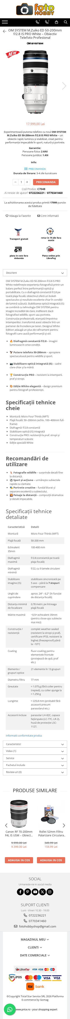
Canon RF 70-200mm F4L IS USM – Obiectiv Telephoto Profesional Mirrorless (19, 833)
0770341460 (37, 921)
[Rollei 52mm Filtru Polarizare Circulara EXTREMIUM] (51, 814)
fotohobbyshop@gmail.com (37, 926)
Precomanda (46, 182)
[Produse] (5, 23)
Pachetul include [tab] (15, 765)
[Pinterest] (27, 892)
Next (64, 86)
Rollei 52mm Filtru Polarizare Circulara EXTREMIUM (51, 833)
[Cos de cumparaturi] (56, 22)
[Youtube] (35, 892)
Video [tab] (11, 751)
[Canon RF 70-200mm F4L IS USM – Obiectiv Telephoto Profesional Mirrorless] (19, 814)
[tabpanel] (35, 82)
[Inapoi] (3, 31)
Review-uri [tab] (14, 772)
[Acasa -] (35, 9)
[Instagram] (49, 892)
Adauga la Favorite (19, 216)
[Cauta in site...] (65, 22)
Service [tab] (10, 758)
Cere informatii (49, 216)
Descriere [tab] (11, 272)
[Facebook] (20, 892)
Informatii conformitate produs (24, 735)
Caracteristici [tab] (13, 744)
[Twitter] (42, 892)
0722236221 (37, 915)
